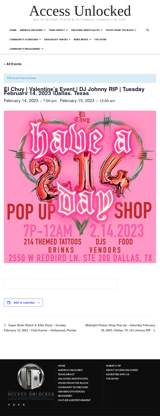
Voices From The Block (119, 30)
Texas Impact (57, 30)
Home (13, 30)
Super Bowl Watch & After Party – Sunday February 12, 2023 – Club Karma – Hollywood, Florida (40, 327)
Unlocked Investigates (85, 30)
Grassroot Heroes (56, 39)
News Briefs (81, 39)
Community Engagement (25, 48)
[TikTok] (18, 404)
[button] (147, 30)
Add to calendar (24, 302)
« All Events (12, 64)
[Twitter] (23, 404)
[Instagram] (13, 404)
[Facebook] (8, 404)
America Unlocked (31, 30)
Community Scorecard (24, 39)
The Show (100, 39)
